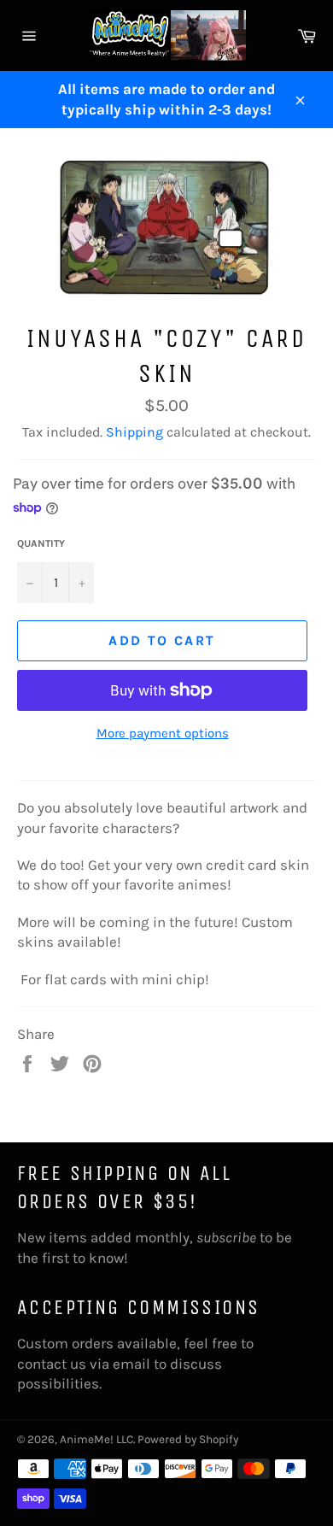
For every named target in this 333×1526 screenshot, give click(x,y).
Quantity (41, 543)
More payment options (162, 733)
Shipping (134, 432)
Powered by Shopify (187, 1439)
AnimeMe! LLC (96, 1439)
